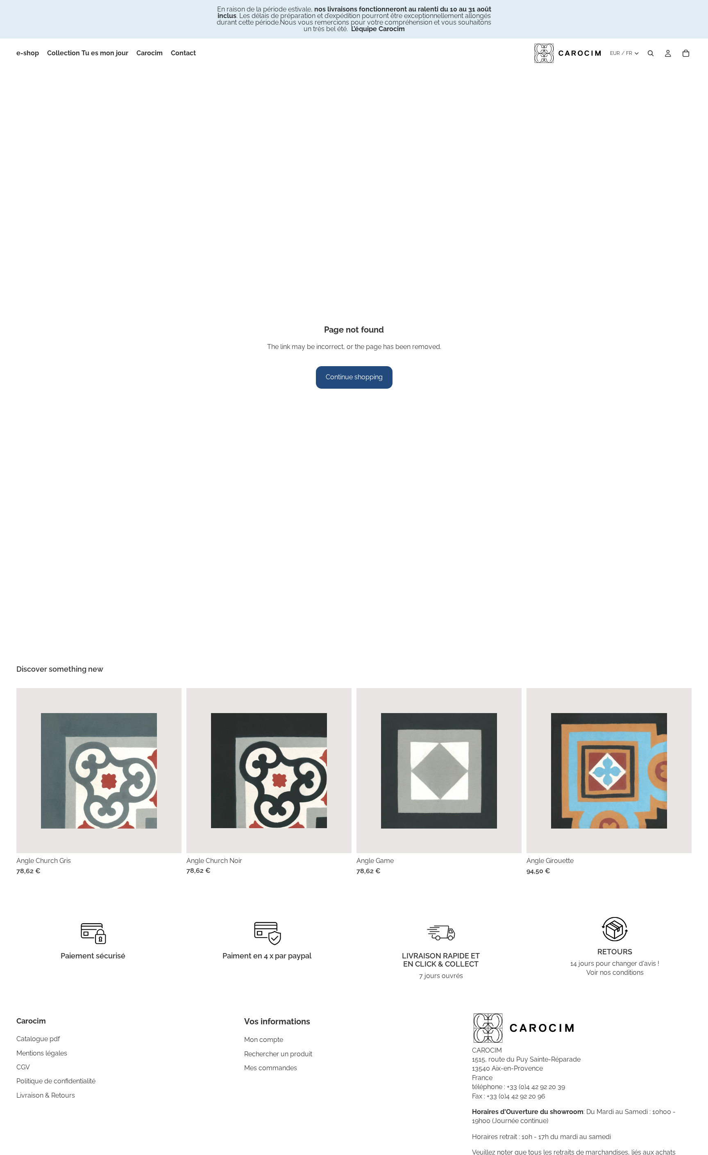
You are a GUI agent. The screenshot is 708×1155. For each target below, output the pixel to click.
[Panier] (686, 53)
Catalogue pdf (38, 1039)
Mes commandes (270, 1068)
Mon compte (263, 1040)
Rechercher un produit (278, 1054)
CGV (23, 1067)
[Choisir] (168, 840)
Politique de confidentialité (55, 1081)
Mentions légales (41, 1053)
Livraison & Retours (45, 1095)
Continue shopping (354, 377)
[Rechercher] (651, 53)
